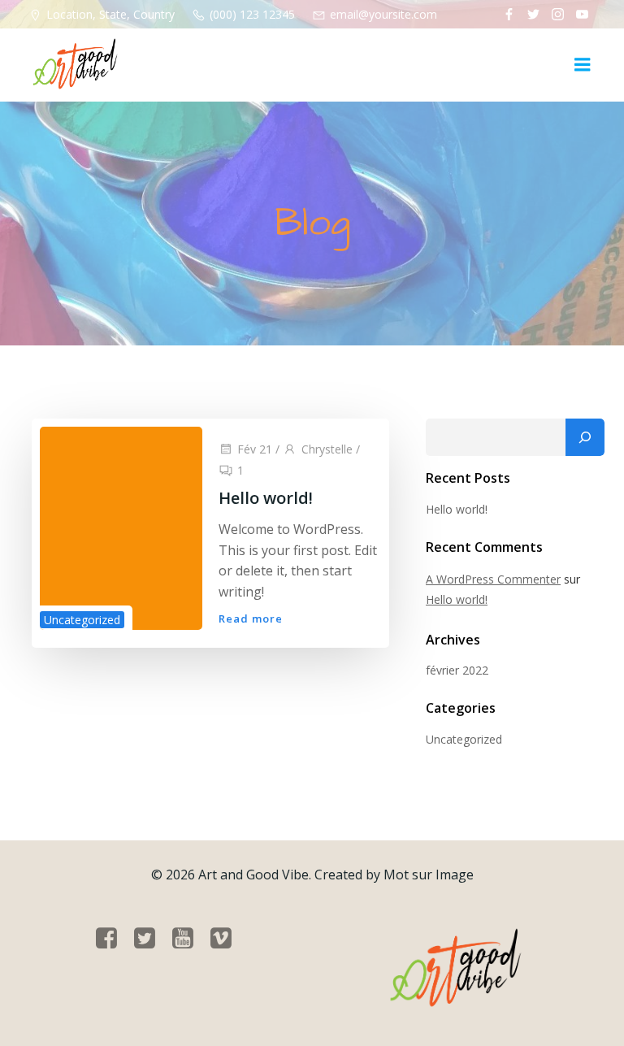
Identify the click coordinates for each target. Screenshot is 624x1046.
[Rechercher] (585, 437)
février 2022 (457, 670)
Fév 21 (254, 449)
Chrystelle (327, 449)
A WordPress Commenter (493, 579)
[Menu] (582, 65)
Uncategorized (82, 619)
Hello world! (457, 509)
